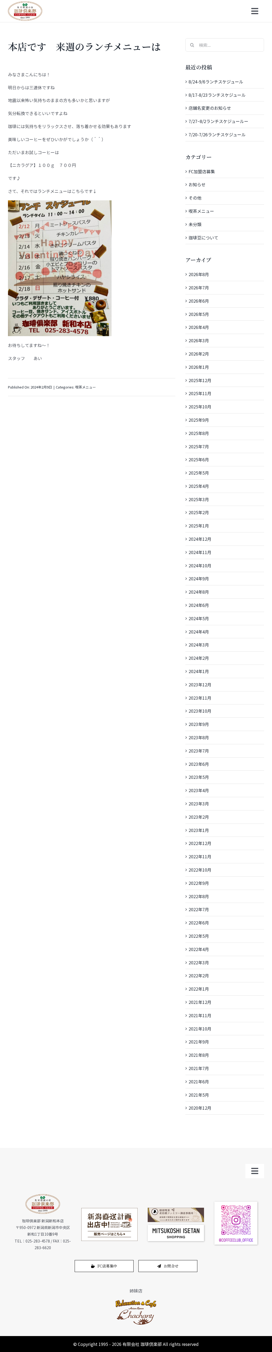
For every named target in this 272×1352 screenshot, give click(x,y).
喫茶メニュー (85, 387)
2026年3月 (199, 340)
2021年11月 (200, 1015)
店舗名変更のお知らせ (210, 108)
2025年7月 (199, 446)
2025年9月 (199, 420)
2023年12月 (200, 684)
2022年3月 (199, 962)
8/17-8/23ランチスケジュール (217, 95)
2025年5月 (199, 473)
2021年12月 (200, 1002)
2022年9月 (199, 883)
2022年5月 (199, 936)
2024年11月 (200, 552)
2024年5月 (199, 618)
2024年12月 (200, 539)
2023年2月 (199, 817)
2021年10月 (200, 1028)
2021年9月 (199, 1041)
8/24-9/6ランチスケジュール (216, 81)
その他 (195, 198)
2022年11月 (200, 856)
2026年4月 (199, 327)
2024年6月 (199, 605)
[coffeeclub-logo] (25, 3)
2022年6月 (199, 922)
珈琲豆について (203, 237)
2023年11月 (200, 698)
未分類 (195, 224)
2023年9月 (199, 724)
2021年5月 (199, 1095)
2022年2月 (199, 975)
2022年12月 (200, 843)
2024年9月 (199, 578)
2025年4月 (199, 486)
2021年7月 (199, 1068)
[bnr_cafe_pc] (176, 1210)
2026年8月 (199, 274)
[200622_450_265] (109, 1210)
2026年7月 (199, 287)
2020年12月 (200, 1108)
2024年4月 (199, 631)
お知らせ (197, 184)
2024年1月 (199, 671)
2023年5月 (199, 777)
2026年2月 (199, 353)
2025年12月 (200, 380)
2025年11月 (200, 393)
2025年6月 (199, 459)
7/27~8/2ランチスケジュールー (218, 121)
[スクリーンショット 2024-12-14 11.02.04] (176, 1227)
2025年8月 (199, 433)
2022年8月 (199, 896)
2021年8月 (199, 1055)
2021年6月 (199, 1081)
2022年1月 (199, 989)
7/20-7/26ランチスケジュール (217, 134)
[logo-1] (136, 1301)
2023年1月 (199, 830)
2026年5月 (199, 314)
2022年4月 (199, 949)
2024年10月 (200, 565)
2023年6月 (199, 764)
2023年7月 (199, 750)
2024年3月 (199, 644)
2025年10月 (200, 406)
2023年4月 (199, 790)
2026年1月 (199, 367)
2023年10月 (200, 711)
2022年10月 (200, 870)
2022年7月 (199, 909)
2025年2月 (199, 512)
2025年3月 (199, 499)
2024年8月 (199, 592)
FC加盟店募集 (202, 171)
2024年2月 (199, 658)
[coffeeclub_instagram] (235, 1204)
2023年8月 (199, 737)
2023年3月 (199, 803)
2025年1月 (199, 525)
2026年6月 (199, 301)
